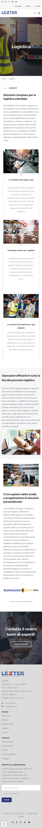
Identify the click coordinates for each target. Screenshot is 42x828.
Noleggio (5, 758)
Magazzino (6, 716)
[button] (21, 644)
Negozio (5, 720)
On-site (5, 750)
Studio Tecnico (8, 746)
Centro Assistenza (9, 754)
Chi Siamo (18, 6)
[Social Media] (2, 1)
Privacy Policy (16, 793)
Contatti (37, 6)
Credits (21, 817)
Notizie (28, 6)
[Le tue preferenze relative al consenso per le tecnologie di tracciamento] (4, 824)
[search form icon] (34, 13)
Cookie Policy (32, 813)
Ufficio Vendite (7, 742)
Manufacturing (7, 724)
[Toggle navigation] (39, 13)
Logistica (5, 728)
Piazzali (5, 732)
